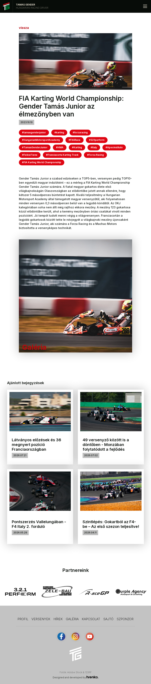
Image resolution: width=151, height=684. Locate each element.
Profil (22, 619)
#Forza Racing (95, 154)
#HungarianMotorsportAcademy (41, 139)
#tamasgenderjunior (34, 132)
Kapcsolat (91, 619)
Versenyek (40, 619)
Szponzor (125, 619)
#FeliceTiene (29, 154)
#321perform (96, 139)
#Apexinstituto (114, 147)
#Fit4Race (74, 139)
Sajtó (108, 619)
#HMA (59, 147)
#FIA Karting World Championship (41, 162)
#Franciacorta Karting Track (62, 154)
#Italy (94, 147)
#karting (59, 132)
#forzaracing (80, 132)
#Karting (77, 147)
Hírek (58, 619)
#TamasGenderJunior (34, 147)
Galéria (72, 619)
